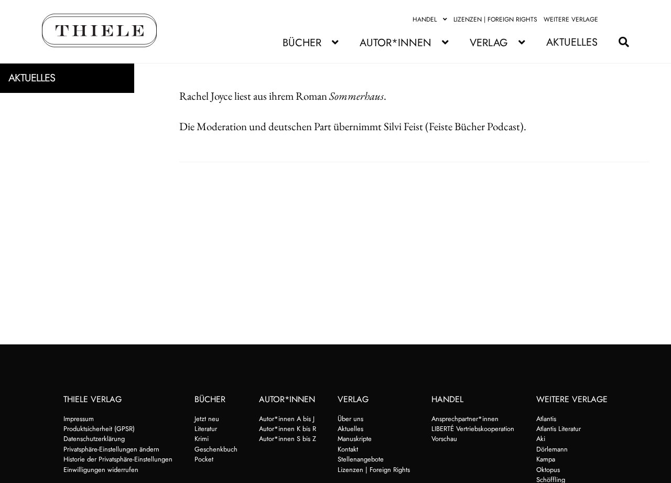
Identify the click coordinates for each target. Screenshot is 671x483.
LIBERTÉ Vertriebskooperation (472, 429)
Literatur (205, 429)
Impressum (78, 419)
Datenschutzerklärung (94, 439)
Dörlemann (552, 449)
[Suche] (618, 42)
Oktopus (548, 470)
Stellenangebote (361, 459)
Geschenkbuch (215, 449)
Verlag (489, 42)
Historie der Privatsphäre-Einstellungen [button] (117, 459)
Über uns (350, 419)
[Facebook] (610, 19)
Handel (425, 19)
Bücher (302, 42)
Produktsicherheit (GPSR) (99, 429)
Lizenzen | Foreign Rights (495, 19)
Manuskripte (355, 439)
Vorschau (444, 439)
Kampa (545, 459)
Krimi (201, 439)
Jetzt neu (206, 419)
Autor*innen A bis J (287, 419)
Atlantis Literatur (558, 429)
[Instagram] (623, 19)
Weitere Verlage (571, 19)
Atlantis (546, 419)
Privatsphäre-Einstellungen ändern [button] (111, 449)
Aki (540, 439)
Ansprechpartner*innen (465, 419)
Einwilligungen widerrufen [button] (100, 470)
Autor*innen (395, 42)
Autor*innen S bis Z (287, 439)
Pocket (203, 459)
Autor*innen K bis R (287, 429)
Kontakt (348, 449)
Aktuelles (572, 42)
